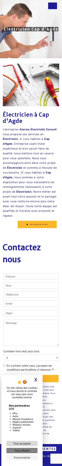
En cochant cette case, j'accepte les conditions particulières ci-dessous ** (30, 367)
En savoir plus (38, 224)
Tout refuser (22, 450)
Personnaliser (22, 457)
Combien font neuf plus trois (21, 351)
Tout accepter (22, 443)
